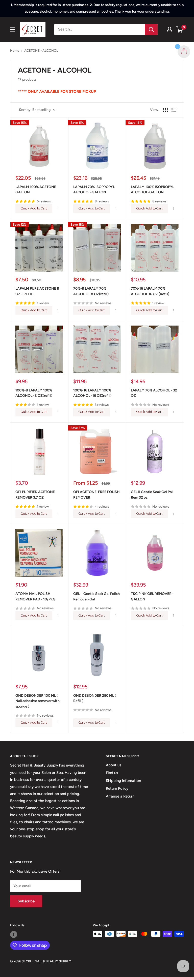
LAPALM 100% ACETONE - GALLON (36, 190)
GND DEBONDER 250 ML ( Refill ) (94, 698)
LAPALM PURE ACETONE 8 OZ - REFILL (37, 291)
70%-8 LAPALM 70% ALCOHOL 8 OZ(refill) (91, 291)
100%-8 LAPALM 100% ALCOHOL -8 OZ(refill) (33, 393)
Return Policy (117, 788)
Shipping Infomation (123, 780)
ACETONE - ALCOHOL (41, 50)
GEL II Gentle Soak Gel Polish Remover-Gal (96, 596)
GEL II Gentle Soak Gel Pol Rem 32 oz (152, 495)
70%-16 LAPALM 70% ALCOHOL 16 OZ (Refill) (150, 291)
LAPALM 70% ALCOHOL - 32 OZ (154, 393)
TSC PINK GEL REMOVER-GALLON (152, 596)
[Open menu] (12, 29)
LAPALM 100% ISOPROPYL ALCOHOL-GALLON (152, 190)
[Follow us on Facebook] (13, 934)
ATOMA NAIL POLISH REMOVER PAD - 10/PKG (35, 596)
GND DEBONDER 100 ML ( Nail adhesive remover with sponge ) (37, 701)
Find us (112, 773)
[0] (180, 29)
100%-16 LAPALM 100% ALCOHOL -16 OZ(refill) (92, 393)
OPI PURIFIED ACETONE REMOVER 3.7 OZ (35, 495)
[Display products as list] (174, 110)
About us (113, 765)
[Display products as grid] (165, 110)
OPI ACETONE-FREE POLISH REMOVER (96, 495)
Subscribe (26, 901)
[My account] (169, 29)
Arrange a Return (120, 796)
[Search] (151, 29)
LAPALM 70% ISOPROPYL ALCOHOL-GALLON (94, 190)
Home (14, 50)
